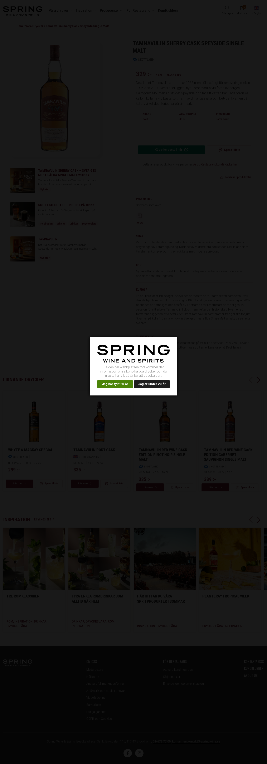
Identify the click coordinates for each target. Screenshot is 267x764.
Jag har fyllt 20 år (115, 384)
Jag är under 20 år (152, 384)
